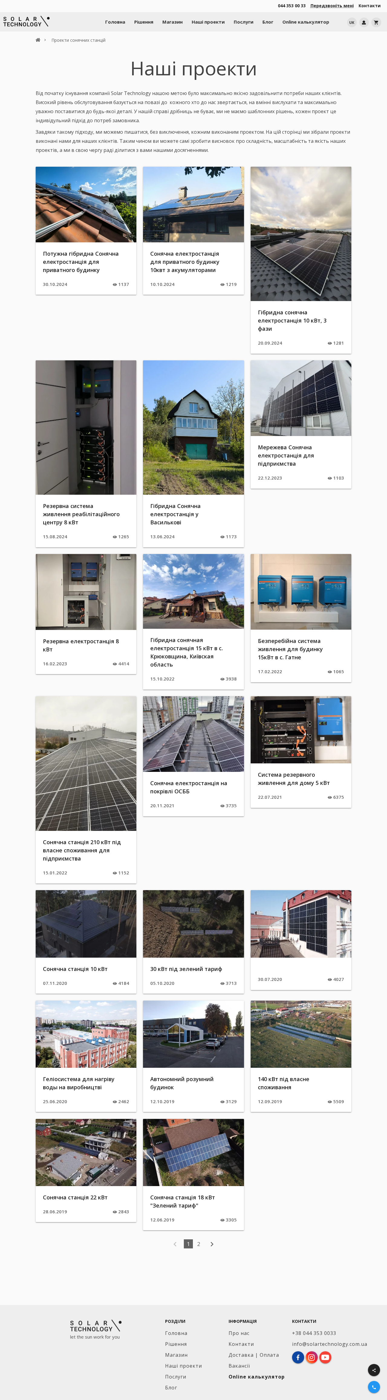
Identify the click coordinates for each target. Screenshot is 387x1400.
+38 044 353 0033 (314, 1333)
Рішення (143, 22)
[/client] (364, 22)
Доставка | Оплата (254, 1355)
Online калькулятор (305, 22)
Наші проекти (208, 22)
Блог (267, 22)
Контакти (370, 5)
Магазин (172, 22)
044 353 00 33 (292, 5)
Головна (115, 22)
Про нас (239, 1333)
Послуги (243, 22)
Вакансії (239, 1365)
